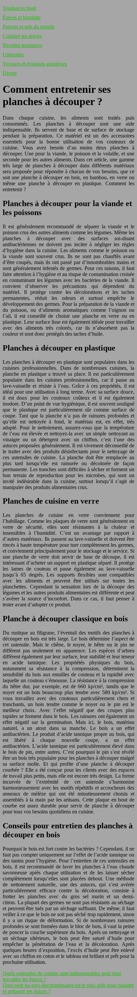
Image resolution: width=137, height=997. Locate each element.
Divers (10, 73)
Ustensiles (13, 54)
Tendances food (19, 8)
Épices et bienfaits (22, 17)
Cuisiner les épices (22, 36)
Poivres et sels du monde (29, 26)
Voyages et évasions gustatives (35, 64)
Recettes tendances (22, 45)
